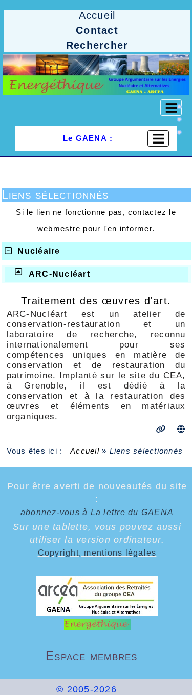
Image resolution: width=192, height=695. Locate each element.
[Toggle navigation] (171, 107)
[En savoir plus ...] (156, 689)
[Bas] (179, 132)
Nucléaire (38, 251)
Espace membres (112, 656)
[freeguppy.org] (29, 689)
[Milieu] (179, 119)
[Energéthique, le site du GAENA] (96, 74)
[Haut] (179, 106)
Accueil (85, 450)
